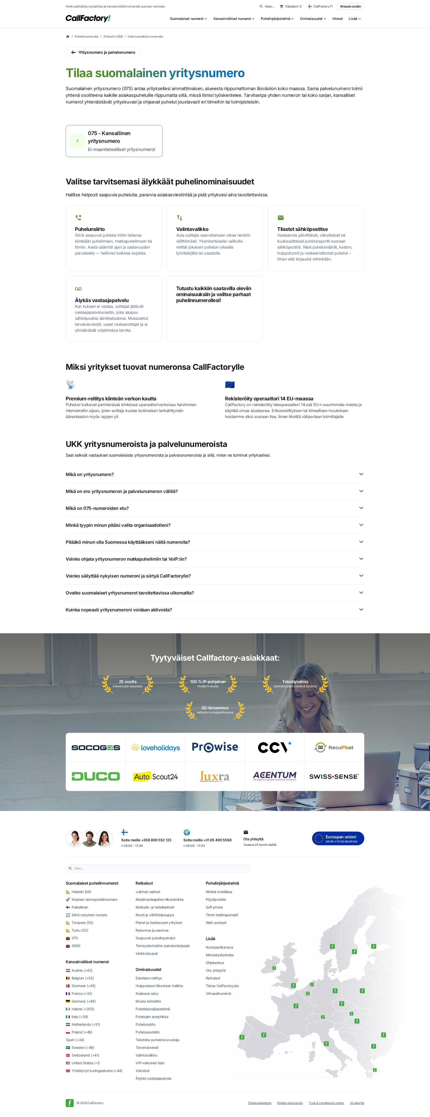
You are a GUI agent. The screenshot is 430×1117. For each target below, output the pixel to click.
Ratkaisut (144, 883)
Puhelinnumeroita (87, 36)
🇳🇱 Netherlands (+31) (83, 1024)
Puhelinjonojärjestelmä (153, 1009)
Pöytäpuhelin (216, 899)
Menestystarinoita (220, 955)
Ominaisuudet (148, 969)
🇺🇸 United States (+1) (83, 1063)
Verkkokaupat (147, 953)
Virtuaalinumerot (218, 993)
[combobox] (161, 868)
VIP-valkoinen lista (150, 1063)
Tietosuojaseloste (259, 1103)
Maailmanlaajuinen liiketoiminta (159, 899)
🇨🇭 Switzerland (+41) (82, 1055)
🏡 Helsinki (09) (78, 892)
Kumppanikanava (219, 947)
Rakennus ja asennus (152, 930)
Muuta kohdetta (148, 1001)
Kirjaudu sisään (350, 6)
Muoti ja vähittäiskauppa (155, 915)
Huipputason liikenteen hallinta (159, 986)
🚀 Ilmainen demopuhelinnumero (91, 899)
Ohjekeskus (215, 962)
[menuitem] (189, 18)
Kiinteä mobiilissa (219, 892)
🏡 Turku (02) (77, 930)
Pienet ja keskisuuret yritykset (159, 922)
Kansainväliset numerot (87, 961)
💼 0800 (73, 946)
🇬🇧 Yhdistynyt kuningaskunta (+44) (94, 1070)
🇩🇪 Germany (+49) (81, 1001)
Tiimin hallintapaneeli (222, 915)
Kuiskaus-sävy (147, 993)
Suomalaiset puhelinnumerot (92, 883)
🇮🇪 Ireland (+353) (80, 1009)
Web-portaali (216, 922)
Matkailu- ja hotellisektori (155, 907)
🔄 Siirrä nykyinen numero (86, 915)
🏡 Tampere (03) (79, 922)
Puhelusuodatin (148, 1032)
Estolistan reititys (149, 978)
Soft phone (214, 907)
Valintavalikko (146, 1055)
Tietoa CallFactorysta (222, 986)
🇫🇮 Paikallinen (77, 907)
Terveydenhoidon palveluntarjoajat (163, 946)
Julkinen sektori (148, 892)
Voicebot (143, 1070)
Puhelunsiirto (145, 1024)
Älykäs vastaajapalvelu (153, 1078)
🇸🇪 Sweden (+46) (80, 1047)
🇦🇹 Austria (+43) (79, 970)
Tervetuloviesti (147, 1047)
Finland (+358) (113, 36)
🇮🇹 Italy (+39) (77, 1016)
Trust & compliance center (326, 1103)
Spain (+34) (75, 1040)
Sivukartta (357, 1103)
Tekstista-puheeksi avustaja (157, 1040)
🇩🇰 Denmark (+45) (81, 986)
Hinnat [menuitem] (337, 18)
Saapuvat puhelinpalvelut (155, 938)
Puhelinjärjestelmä (222, 883)
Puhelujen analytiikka (152, 1016)
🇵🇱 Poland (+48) (79, 1032)
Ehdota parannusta (290, 1103)
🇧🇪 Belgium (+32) (80, 978)
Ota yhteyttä (216, 970)
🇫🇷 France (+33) (79, 993)
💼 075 (72, 938)
